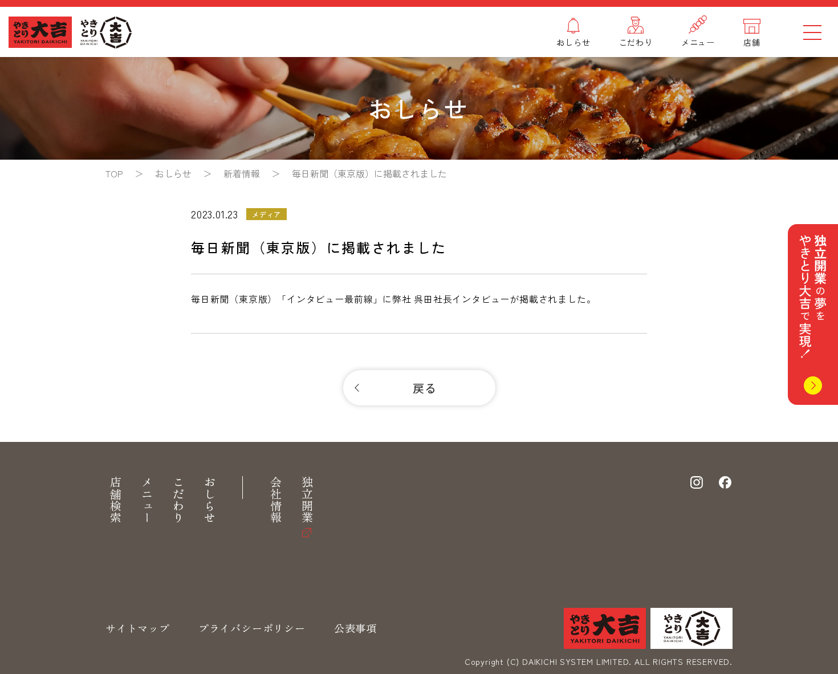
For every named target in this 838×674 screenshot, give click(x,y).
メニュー (147, 499)
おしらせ (209, 499)
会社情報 (275, 499)
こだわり (178, 499)
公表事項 (355, 627)
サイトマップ (137, 627)
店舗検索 (115, 499)
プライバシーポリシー (252, 627)
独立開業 (307, 499)
